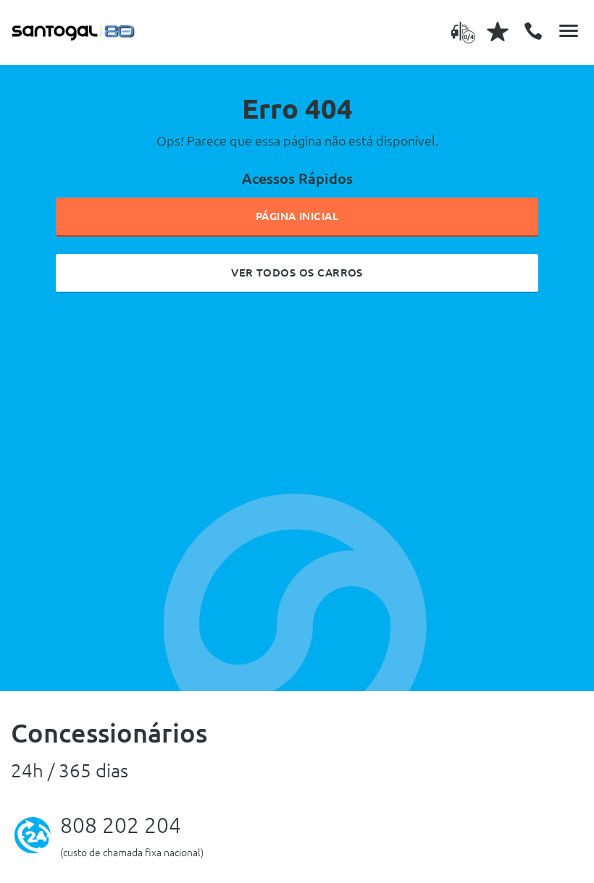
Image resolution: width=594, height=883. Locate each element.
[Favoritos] (497, 31)
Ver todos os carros (297, 272)
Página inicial (297, 216)
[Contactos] (533, 31)
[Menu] (568, 31)
